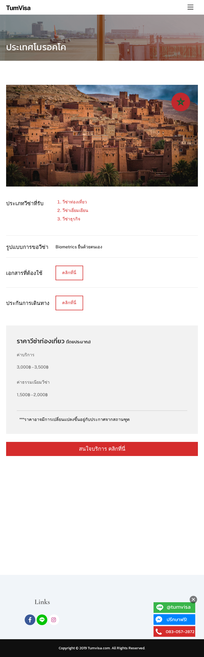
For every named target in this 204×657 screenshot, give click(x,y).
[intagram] (54, 619)
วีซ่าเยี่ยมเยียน (75, 210)
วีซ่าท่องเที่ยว (74, 201)
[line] (42, 619)
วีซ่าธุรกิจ (71, 218)
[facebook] (30, 619)
